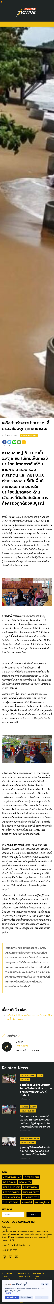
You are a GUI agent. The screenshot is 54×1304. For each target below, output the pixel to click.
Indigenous (9, 1182)
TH (47, 1284)
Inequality (25, 1182)
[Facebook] (4, 1257)
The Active (21, 1045)
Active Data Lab (12, 1177)
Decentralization (25, 1279)
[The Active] (26, 12)
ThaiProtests (31, 1197)
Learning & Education (29, 1138)
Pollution (25, 1080)
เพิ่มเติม (8, 1293)
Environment (32, 1177)
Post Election (11, 1192)
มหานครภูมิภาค (42, 1202)
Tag (4, 1172)
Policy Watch (30, 1187)
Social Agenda (11, 1197)
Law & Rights (7, 1279)
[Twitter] (10, 1257)
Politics (24, 1107)
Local (40, 1076)
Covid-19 (22, 1302)
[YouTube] (16, 1257)
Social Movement (28, 436)
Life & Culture (11, 1187)
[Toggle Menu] (51, 24)
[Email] (19, 443)
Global (37, 1276)
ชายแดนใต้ (27, 1202)
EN (43, 1284)
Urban (37, 1279)
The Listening (10, 1202)
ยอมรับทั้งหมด (11, 1297)
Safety (33, 1107)
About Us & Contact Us (18, 1221)
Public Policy (31, 1192)
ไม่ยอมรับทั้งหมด (26, 1297)
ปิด (41, 1297)
